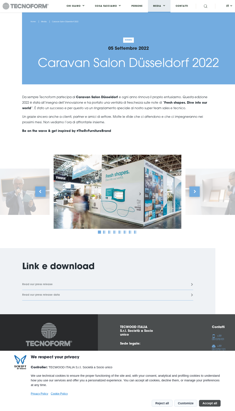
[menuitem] (227, 6)
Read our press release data (41, 295)
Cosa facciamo (106, 6)
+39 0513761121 (219, 348)
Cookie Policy (59, 393)
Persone (137, 6)
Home (33, 22)
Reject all (162, 403)
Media (44, 22)
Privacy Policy (39, 393)
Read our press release (37, 284)
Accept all (209, 403)
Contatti (182, 6)
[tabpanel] (117, 192)
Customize (186, 403)
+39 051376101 (218, 338)
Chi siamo (74, 6)
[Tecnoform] (49, 335)
